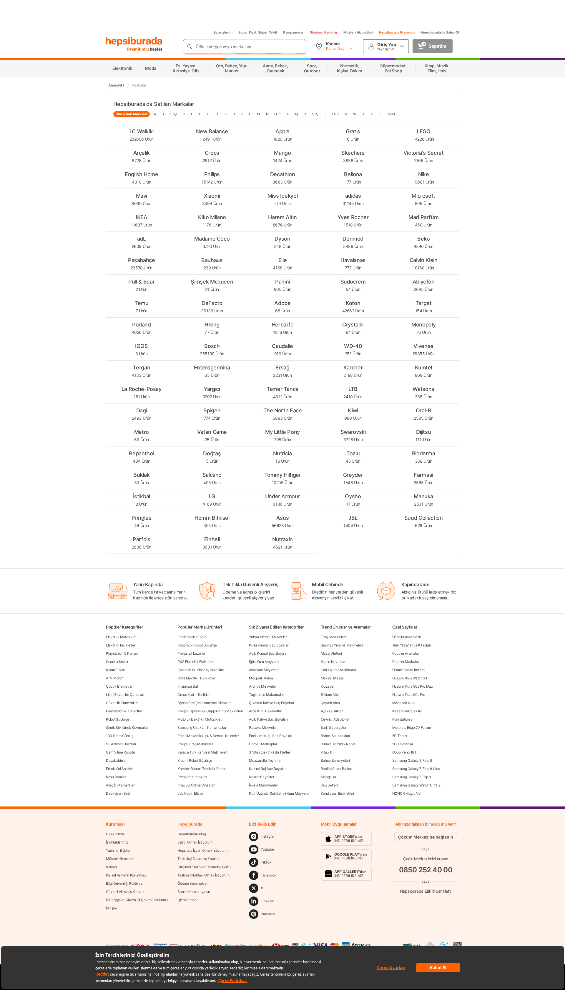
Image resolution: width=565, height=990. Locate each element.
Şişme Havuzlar (333, 661)
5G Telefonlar (402, 744)
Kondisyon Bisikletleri (337, 793)
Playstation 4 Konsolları (124, 711)
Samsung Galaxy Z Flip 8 (411, 777)
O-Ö (277, 114)
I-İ (225, 114)
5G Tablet (399, 736)
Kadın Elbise (115, 670)
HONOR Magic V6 (406, 793)
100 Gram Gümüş (119, 736)
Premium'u (138, 48)
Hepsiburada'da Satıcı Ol (440, 32)
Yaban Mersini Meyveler (268, 637)
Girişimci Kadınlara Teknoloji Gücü (204, 867)
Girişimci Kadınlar (324, 32)
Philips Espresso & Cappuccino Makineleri (210, 711)
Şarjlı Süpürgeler (333, 727)
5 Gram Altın (330, 694)
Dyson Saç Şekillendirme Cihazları (204, 703)
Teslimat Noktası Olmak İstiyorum (203, 875)
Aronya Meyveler (262, 686)
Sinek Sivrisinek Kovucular (127, 727)
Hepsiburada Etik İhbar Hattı (425, 891)
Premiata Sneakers (192, 777)
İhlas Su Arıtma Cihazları (196, 785)
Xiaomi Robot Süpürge (194, 760)
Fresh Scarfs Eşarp (192, 637)
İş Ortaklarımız (117, 842)
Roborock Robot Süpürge (197, 645)
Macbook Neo (403, 703)
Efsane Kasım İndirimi (408, 670)
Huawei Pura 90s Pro (408, 694)
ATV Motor (114, 678)
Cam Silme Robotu (120, 752)
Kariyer (111, 867)
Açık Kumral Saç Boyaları (268, 653)
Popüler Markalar (405, 661)
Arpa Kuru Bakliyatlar (265, 711)
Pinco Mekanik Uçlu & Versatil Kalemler (208, 736)
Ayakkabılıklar (332, 711)
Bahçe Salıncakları (335, 736)
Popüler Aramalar (405, 653)
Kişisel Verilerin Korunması (126, 875)
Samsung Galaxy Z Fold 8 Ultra (416, 768)
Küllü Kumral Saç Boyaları (269, 645)
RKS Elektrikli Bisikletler (195, 661)
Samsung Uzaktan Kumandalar (201, 727)
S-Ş (315, 114)
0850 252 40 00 (426, 870)
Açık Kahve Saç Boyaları (268, 719)
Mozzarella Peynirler (265, 760)
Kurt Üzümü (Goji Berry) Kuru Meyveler (279, 793)
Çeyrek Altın (330, 703)
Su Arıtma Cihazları (121, 744)
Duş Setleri (329, 785)
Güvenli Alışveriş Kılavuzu (126, 891)
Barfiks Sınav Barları (336, 768)
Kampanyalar (293, 32)
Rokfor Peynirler (261, 777)
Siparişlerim (222, 32)
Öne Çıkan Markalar (131, 114)
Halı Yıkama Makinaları (339, 670)
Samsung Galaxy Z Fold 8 (412, 760)
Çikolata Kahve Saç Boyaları (271, 703)
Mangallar (328, 777)
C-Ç (173, 114)
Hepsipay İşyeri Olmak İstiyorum (202, 850)
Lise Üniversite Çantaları (125, 694)
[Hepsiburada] (134, 42)
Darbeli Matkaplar (263, 744)
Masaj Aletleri (331, 653)
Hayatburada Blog (191, 834)
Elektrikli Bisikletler (120, 645)
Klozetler (328, 686)
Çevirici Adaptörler (335, 719)
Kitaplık (327, 752)
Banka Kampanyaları (193, 891)
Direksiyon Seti (118, 793)
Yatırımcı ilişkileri (119, 850)
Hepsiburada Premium (397, 32)
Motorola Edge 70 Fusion (411, 727)
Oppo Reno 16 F (404, 752)
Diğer (391, 114)
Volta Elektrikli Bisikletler (196, 678)
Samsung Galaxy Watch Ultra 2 (416, 785)
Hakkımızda (115, 834)
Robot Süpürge (117, 719)
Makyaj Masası (333, 678)
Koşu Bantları (116, 777)
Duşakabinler (116, 760)
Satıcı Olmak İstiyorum (194, 842)
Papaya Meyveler (263, 727)
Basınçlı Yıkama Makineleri (342, 645)
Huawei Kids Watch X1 (409, 678)
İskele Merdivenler (263, 785)
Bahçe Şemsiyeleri (335, 760)
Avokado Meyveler (263, 670)
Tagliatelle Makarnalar (266, 694)
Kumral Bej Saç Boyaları (267, 768)
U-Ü (335, 114)
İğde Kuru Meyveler (264, 661)
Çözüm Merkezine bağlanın (425, 836)
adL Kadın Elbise (190, 793)
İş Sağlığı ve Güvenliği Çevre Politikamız (137, 900)
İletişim (111, 908)
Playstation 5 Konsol (122, 653)
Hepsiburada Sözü (406, 637)
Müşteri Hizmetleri (358, 32)
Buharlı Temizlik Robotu (339, 744)
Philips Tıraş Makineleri (195, 744)
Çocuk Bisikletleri (119, 686)
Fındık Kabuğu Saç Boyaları (270, 736)
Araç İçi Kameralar (120, 785)
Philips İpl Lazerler (191, 653)
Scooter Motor (117, 661)
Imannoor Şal (187, 686)
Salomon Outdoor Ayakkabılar (200, 670)
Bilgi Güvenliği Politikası (124, 883)
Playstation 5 (402, 719)
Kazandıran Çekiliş (407, 711)
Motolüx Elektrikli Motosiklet (199, 719)
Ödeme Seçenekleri (192, 883)
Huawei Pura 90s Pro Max (412, 686)
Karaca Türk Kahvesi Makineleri (202, 752)
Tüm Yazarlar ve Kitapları (411, 645)
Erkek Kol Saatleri (120, 768)
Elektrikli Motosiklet (121, 637)
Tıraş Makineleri (333, 637)
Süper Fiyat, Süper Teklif (257, 32)
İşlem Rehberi (187, 900)
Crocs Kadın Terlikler (193, 694)
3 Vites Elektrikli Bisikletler (269, 752)
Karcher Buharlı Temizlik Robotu (202, 768)
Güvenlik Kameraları (121, 703)
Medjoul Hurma (261, 678)
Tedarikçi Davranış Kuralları (198, 858)
